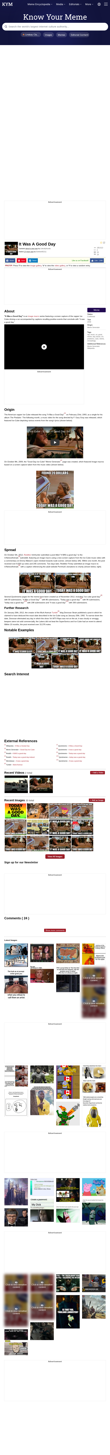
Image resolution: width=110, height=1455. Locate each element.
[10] (25, 601)
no (97, 335)
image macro (33, 316)
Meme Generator (93, 327)
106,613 (100, 248)
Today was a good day (77, 753)
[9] (81, 598)
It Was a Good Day (75, 746)
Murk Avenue (18, 765)
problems (90, 339)
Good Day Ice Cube (27, 750)
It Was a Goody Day (22, 746)
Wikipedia (91, 348)
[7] (40, 598)
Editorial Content (79, 35)
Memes (61, 35)
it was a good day (22, 761)
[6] (58, 611)
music (93, 335)
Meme (97, 310)
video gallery (60, 265)
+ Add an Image (96, 800)
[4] (19, 565)
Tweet (33, 261)
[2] (61, 460)
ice (102, 337)
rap (88, 335)
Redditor (27, 555)
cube (97, 339)
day (94, 337)
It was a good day (75, 761)
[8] (101, 595)
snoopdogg (91, 341)
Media (59, 4)
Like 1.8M (97, 261)
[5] (5, 759)
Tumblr (55, 612)
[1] (65, 413)
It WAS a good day (19, 753)
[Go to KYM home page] (7, 5)
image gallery (35, 265)
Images (48, 35)
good (100, 335)
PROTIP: (9, 265)
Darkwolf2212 (41, 252)
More (88, 4)
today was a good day (77, 757)
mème (101, 339)
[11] (67, 601)
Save (22, 261)
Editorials (74, 4)
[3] (19, 556)
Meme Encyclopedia (39, 4)
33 (98, 252)
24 (98, 254)
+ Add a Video (97, 773)
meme (89, 337)
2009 (89, 322)
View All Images (55, 856)
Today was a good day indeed (24, 757)
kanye (98, 337)
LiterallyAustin (45, 249)
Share (11, 261)
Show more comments (55, 930)
